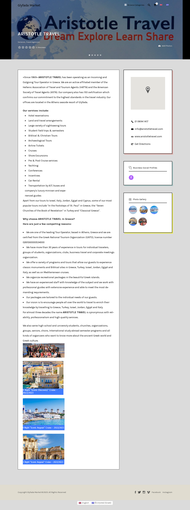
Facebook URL (131, 177)
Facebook (135, 492)
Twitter (139, 492)
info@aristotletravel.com (149, 128)
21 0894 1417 (141, 121)
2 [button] (92, 55)
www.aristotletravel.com (148, 136)
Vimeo (148, 492)
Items (155, 5)
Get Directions (142, 143)
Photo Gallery (139, 199)
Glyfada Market (29, 5)
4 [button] (97, 55)
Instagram (144, 492)
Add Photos (166, 46)
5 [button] (100, 55)
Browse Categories (136, 5)
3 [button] (95, 55)
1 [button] (89, 55)
